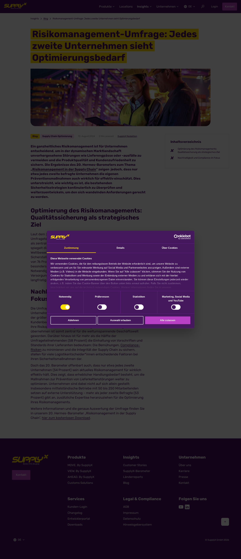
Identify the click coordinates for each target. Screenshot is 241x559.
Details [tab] (121, 247)
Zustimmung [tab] (71, 247)
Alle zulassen (167, 320)
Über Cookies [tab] (170, 247)
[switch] (102, 307)
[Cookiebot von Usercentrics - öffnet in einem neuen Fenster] (176, 237)
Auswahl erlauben (120, 320)
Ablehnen (73, 320)
